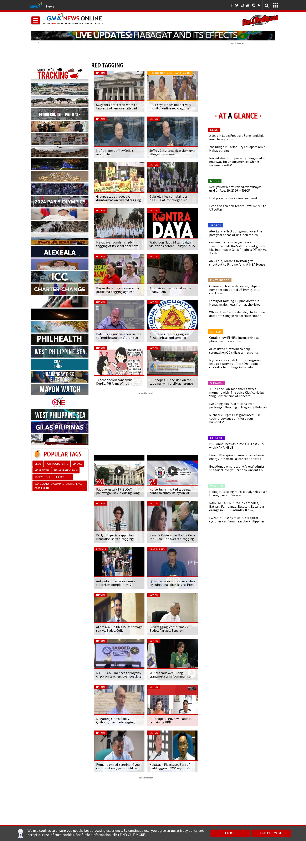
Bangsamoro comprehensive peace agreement (58, 486)
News (50, 6)
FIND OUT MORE (271, 833)
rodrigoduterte (57, 464)
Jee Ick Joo (63, 477)
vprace (77, 464)
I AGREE (230, 833)
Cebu (38, 464)
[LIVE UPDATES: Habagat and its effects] (153, 35)
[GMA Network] (36, 5)
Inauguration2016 (65, 470)
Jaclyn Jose (43, 477)
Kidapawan (42, 470)
